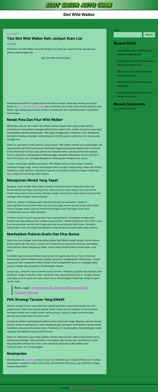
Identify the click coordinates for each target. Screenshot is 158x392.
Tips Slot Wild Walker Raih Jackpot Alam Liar (44, 38)
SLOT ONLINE (12, 34)
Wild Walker (30, 360)
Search (117, 30)
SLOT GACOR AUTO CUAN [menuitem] (30, 106)
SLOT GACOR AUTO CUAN (83, 388)
